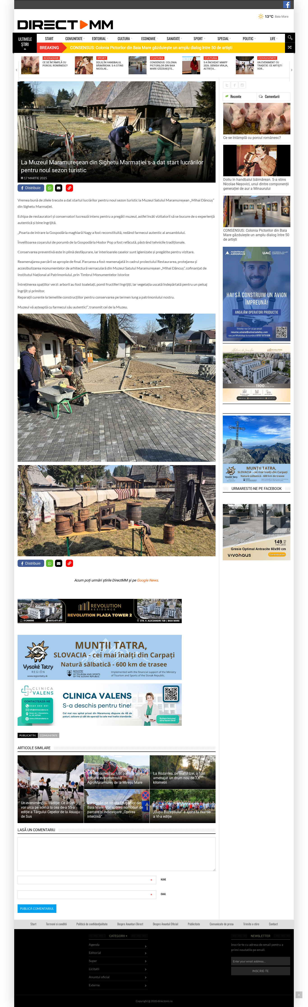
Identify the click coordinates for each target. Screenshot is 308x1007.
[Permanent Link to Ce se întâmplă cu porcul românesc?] (30, 65)
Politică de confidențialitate (92, 923)
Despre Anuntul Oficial (165, 923)
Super (93, 961)
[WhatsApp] (49, 188)
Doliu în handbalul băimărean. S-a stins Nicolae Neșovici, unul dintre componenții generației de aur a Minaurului (256, 184)
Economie (51, 58)
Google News (147, 580)
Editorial (95, 953)
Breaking (49, 47)
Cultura (157, 58)
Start (33, 923)
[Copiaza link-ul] (69, 188)
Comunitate (267, 58)
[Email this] (58, 188)
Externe (94, 985)
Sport (101, 58)
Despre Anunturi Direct (130, 923)
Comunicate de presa (222, 923)
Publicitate (194, 923)
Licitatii (94, 969)
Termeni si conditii (56, 923)
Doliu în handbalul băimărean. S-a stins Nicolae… (109, 65)
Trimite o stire (251, 923)
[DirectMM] (65, 25)
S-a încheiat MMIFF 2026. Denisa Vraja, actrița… (216, 65)
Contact (273, 923)
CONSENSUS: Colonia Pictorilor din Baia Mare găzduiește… (163, 65)
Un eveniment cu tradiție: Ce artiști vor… (269, 65)
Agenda (94, 944)
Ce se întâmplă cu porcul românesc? (55, 64)
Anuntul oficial (99, 977)
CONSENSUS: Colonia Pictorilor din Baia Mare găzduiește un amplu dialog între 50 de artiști (256, 235)
